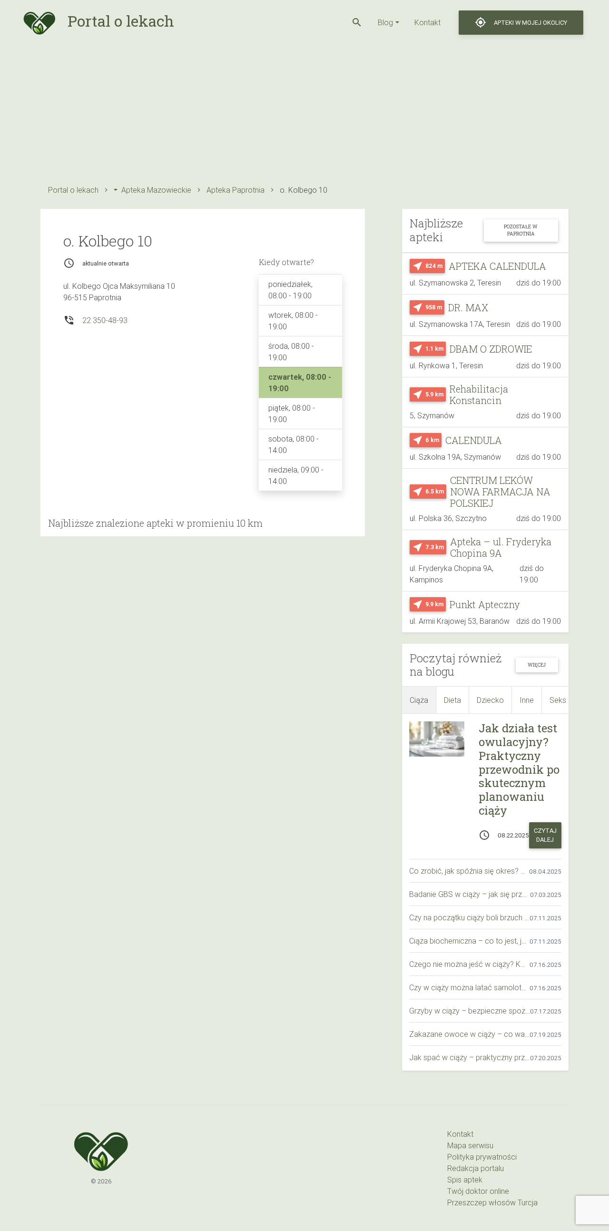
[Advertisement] (304, 111)
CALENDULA (473, 440)
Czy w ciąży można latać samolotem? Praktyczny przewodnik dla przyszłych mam (469, 987)
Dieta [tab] (452, 700)
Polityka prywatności (482, 1157)
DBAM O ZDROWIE (491, 349)
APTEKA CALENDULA (497, 266)
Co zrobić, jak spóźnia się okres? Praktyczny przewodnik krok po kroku (469, 871)
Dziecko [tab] (490, 700)
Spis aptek (464, 1179)
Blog (385, 22)
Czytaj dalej (545, 835)
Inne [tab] (527, 700)
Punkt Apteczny (485, 604)
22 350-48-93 (105, 320)
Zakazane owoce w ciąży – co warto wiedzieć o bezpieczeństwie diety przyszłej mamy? (469, 1034)
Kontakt (427, 22)
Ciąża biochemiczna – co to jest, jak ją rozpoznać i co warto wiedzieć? (469, 940)
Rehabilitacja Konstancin (479, 394)
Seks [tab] (558, 700)
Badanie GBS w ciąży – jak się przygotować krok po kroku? (469, 894)
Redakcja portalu (475, 1168)
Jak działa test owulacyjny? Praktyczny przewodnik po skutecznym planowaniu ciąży (519, 769)
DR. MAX (468, 307)
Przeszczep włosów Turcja (492, 1202)
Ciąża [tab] (419, 700)
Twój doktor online (478, 1191)
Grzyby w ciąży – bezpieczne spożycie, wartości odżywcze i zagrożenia (469, 1010)
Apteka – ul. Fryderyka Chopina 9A (500, 547)
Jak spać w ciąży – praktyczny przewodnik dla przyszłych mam (469, 1057)
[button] (357, 22)
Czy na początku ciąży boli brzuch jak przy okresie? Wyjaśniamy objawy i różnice (469, 917)
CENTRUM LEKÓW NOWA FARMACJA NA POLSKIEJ (500, 491)
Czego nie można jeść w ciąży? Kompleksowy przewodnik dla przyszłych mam (469, 964)
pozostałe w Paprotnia (521, 230)
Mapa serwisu (470, 1145)
